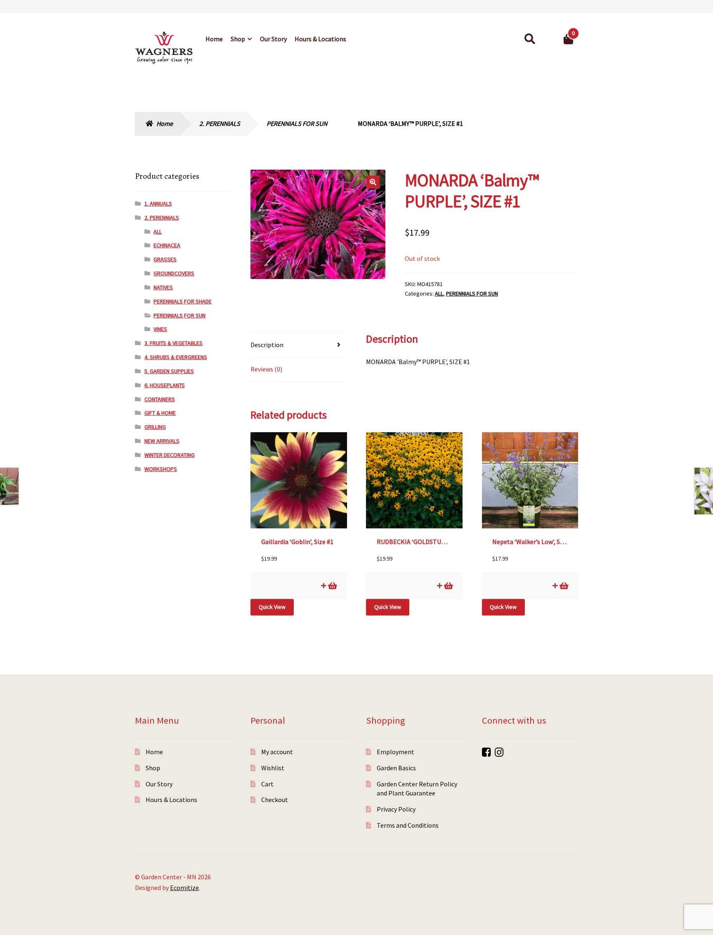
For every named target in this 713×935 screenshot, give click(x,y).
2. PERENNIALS (219, 123)
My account (277, 752)
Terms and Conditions (408, 825)
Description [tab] (266, 345)
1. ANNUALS (158, 203)
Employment (395, 752)
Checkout (274, 799)
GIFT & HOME (160, 413)
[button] (373, 182)
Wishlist (272, 768)
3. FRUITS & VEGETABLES (173, 343)
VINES (160, 329)
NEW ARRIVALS (161, 441)
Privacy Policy (396, 809)
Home (214, 39)
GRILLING (155, 427)
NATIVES (163, 287)
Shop (238, 39)
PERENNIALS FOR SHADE (182, 301)
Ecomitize (184, 887)
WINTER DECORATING (169, 455)
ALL (439, 293)
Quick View (272, 607)
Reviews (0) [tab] (266, 369)
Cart (267, 784)
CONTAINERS (159, 399)
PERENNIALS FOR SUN (297, 123)
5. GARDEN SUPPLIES (169, 371)
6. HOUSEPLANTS (164, 385)
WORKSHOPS (160, 469)
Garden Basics (396, 768)
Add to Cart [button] (332, 585)
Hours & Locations (320, 39)
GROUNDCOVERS (173, 273)
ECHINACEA (166, 245)
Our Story (273, 39)
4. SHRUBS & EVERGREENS (175, 357)
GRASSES (165, 259)
